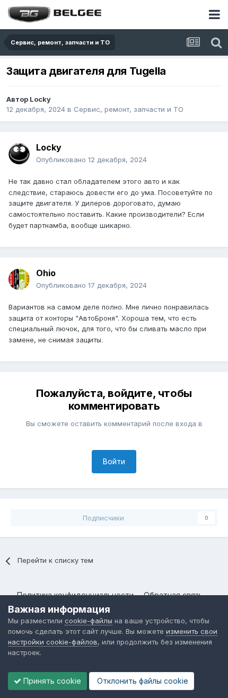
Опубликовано (91, 159)
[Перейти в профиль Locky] (19, 153)
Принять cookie (51, 680)
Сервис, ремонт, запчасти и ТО (128, 109)
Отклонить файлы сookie (141, 680)
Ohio (46, 273)
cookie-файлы (88, 620)
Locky (40, 99)
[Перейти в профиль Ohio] (19, 279)
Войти (114, 461)
